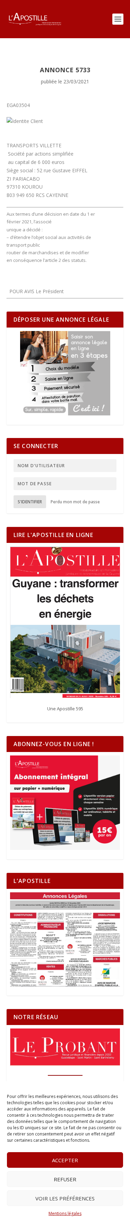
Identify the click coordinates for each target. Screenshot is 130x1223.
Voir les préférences (65, 1198)
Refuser (65, 1179)
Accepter (65, 1160)
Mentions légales (65, 1213)
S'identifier (30, 502)
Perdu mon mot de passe (75, 502)
